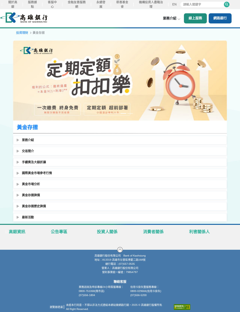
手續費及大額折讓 (34, 162)
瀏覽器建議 (56, 307)
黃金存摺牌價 (31, 195)
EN (174, 4)
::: (2, 4)
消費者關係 (153, 232)
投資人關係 (107, 232)
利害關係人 (199, 232)
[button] (120, 250)
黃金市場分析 (31, 184)
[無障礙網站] (182, 307)
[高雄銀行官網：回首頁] (24, 17)
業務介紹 (28, 140)
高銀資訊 (17, 232)
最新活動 (28, 217)
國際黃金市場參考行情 (37, 173)
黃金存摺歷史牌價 (34, 206)
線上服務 (195, 18)
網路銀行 (220, 18)
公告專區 (59, 232)
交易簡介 (28, 151)
